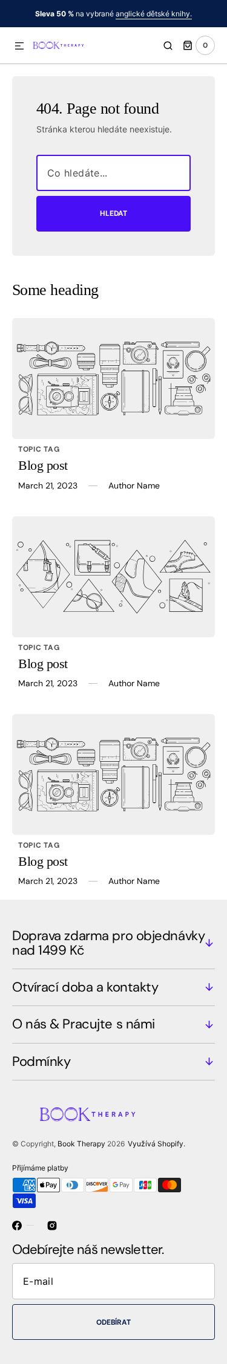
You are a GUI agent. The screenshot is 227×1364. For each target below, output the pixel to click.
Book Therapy (81, 1143)
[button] (19, 46)
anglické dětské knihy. (154, 13)
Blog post (43, 465)
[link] (113, 378)
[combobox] (113, 173)
